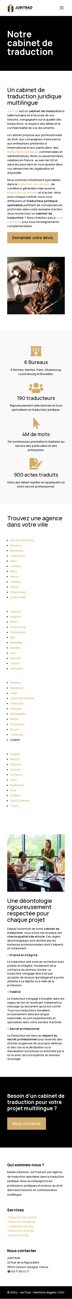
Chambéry (17, 556)
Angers (15, 754)
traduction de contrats (34, 184)
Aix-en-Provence (22, 540)
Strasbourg (18, 592)
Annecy (15, 545)
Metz (13, 571)
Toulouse (16, 734)
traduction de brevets (22, 192)
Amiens (15, 683)
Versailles (16, 668)
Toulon (15, 663)
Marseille (16, 642)
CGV (61, 1292)
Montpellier (18, 714)
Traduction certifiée (20, 1231)
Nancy (14, 576)
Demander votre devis (32, 237)
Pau (13, 653)
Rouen (14, 729)
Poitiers (15, 795)
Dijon (13, 561)
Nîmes (14, 719)
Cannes (15, 764)
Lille (12, 637)
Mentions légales (44, 1292)
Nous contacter (26, 1123)
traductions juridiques (22, 152)
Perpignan (17, 724)
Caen (14, 693)
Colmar (15, 769)
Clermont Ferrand (22, 698)
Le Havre (16, 775)
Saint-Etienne (20, 800)
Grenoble (16, 703)
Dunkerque (17, 632)
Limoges (16, 708)
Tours (14, 806)
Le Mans (16, 566)
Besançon (17, 688)
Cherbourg (17, 627)
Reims (14, 587)
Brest (14, 622)
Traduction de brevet (21, 1222)
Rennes (15, 658)
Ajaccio (15, 611)
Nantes (15, 648)
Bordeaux (17, 550)
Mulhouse (17, 785)
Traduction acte (18, 1235)
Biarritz (15, 759)
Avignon (15, 616)
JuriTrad (13, 111)
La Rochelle (18, 597)
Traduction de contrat (22, 1217)
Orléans (15, 582)
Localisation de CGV (20, 1226)
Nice (13, 790)
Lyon (13, 780)
